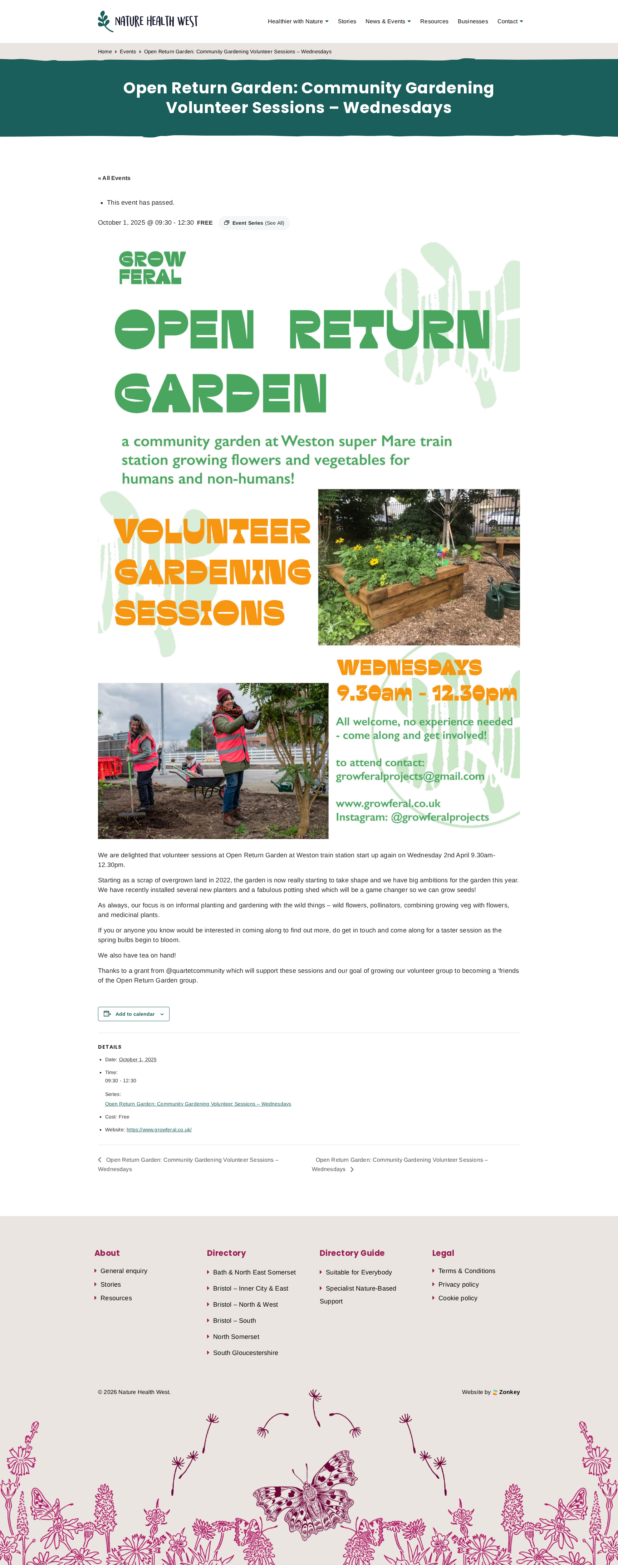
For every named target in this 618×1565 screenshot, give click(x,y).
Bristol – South (234, 1320)
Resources (434, 21)
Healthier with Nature (295, 21)
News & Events (385, 21)
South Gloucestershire (245, 1352)
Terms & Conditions (466, 1270)
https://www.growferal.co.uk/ (159, 1129)
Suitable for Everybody (359, 1272)
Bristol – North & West (245, 1304)
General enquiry (123, 1270)
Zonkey (509, 1392)
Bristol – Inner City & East (250, 1288)
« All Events (114, 178)
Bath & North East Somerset (254, 1272)
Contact (507, 21)
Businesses (473, 21)
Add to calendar (135, 1014)
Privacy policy (458, 1284)
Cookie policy (457, 1298)
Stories (347, 21)
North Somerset (236, 1336)
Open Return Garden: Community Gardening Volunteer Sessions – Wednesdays (198, 1104)
